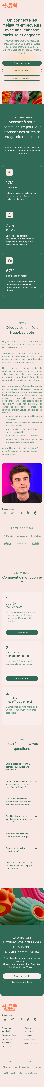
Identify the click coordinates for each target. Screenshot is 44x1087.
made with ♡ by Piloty (22, 1078)
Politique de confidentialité (30, 1067)
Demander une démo (22, 982)
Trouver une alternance (7, 1040)
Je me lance (22, 632)
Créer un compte (22, 63)
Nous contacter (22, 70)
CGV (10, 1061)
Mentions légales (10, 1067)
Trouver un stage (9, 1035)
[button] (39, 6)
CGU (30, 1061)
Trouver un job (8, 1046)
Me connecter (30, 1039)
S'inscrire (28, 1035)
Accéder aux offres (22, 78)
